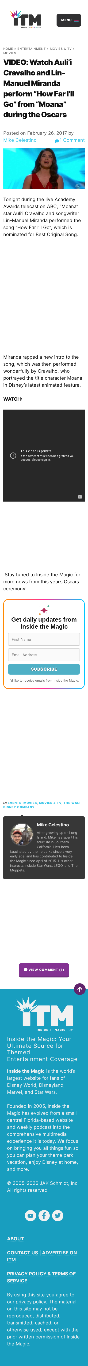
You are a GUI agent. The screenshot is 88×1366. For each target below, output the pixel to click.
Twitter (57, 1215)
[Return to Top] (80, 989)
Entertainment (31, 48)
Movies (9, 53)
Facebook (44, 1215)
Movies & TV (61, 48)
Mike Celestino (20, 140)
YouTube (30, 1215)
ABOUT (15, 1239)
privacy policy (31, 1302)
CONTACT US (22, 1253)
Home (8, 48)
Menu (66, 20)
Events (15, 803)
